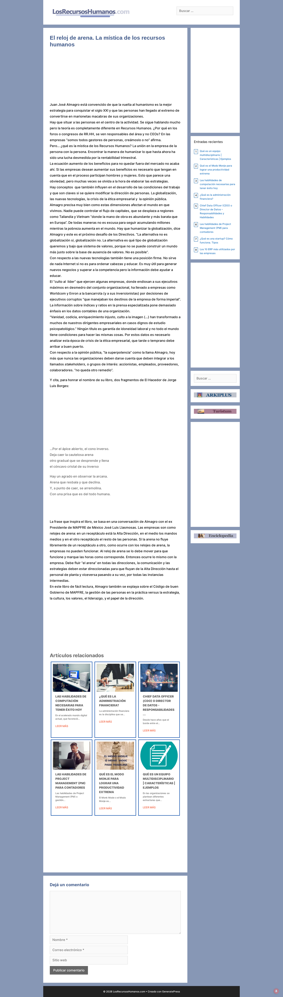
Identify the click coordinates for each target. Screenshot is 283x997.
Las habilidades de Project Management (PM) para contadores (215, 227)
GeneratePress (171, 991)
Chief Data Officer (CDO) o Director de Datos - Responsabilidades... (158, 705)
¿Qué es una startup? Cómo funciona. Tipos (216, 240)
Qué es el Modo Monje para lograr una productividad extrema (111, 783)
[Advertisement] (115, 77)
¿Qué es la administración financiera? (112, 701)
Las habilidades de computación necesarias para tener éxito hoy (217, 184)
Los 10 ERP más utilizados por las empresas (217, 251)
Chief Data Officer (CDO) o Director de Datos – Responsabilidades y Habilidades (216, 211)
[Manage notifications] (276, 991)
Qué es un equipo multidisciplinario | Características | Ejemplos (215, 155)
